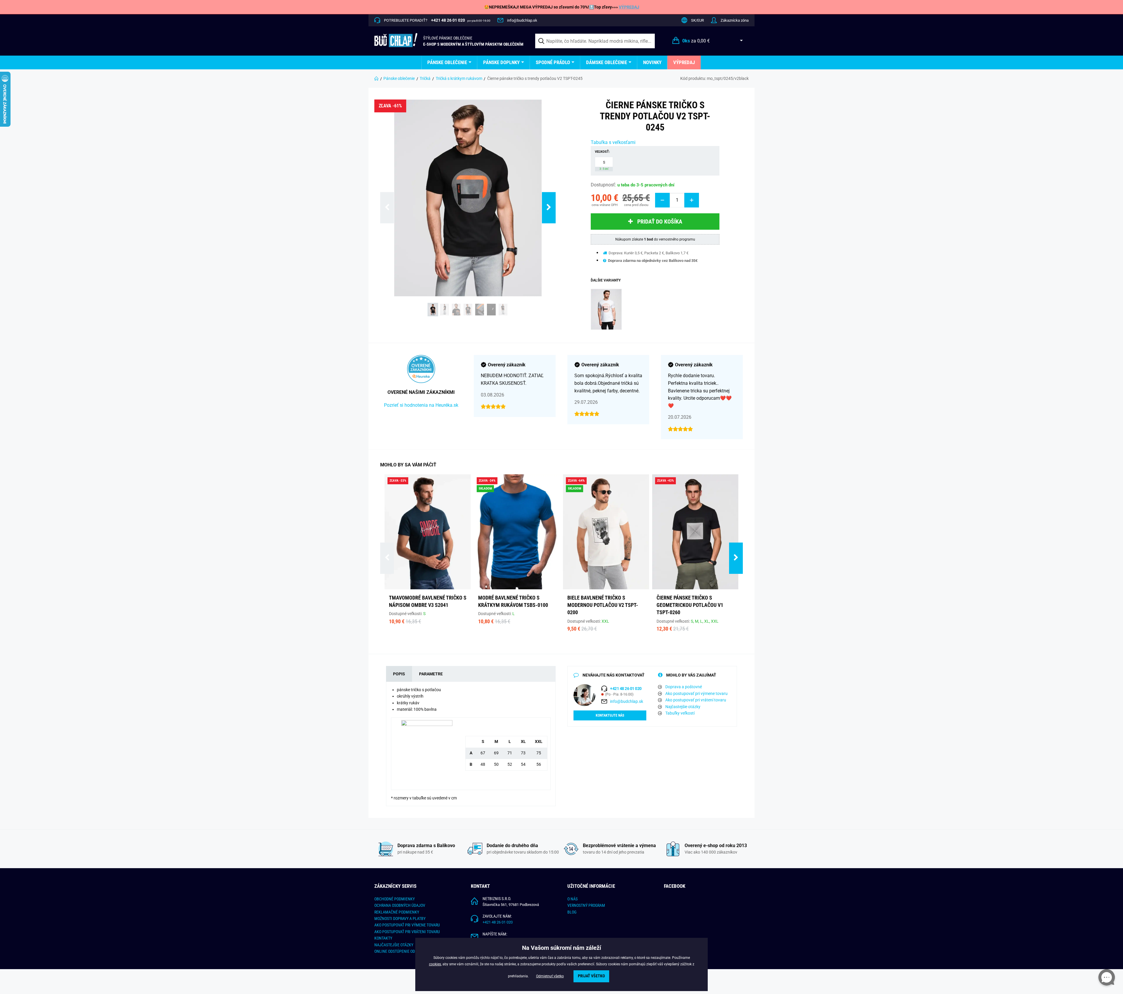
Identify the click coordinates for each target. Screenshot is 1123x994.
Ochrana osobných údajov (399, 905)
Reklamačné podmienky (396, 912)
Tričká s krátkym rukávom (459, 78)
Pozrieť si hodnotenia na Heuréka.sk (421, 405)
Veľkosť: (602, 151)
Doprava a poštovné (683, 686)
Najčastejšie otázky (682, 706)
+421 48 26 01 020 (498, 922)
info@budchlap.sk (522, 20)
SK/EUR (697, 20)
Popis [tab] (399, 674)
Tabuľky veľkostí (680, 713)
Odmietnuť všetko (550, 976)
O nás (572, 899)
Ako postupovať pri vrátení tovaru (695, 700)
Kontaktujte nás (610, 715)
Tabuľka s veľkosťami (613, 142)
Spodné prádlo (553, 62)
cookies (435, 964)
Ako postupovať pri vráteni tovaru (407, 931)
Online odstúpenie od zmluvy (402, 951)
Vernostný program (586, 905)
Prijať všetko (591, 976)
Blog (571, 912)
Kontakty (383, 938)
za (696, 41)
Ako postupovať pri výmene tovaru (696, 693)
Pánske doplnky (501, 62)
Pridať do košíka (659, 221)
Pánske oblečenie (447, 62)
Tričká (425, 78)
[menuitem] (449, 62)
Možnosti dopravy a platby (400, 918)
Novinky (652, 62)
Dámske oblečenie (606, 62)
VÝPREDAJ (629, 7)
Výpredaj (684, 62)
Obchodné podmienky (394, 899)
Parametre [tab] (431, 674)
